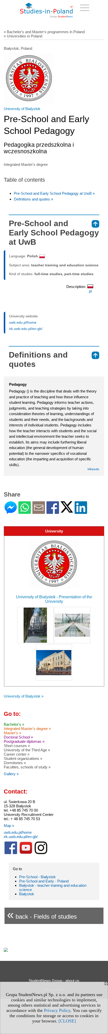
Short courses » (17, 746)
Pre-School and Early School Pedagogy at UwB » (54, 193)
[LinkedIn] (81, 511)
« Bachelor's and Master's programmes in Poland (44, 32)
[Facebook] (52, 511)
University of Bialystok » (23, 696)
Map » (9, 825)
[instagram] (41, 853)
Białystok (26, 894)
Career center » (16, 754)
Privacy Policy (57, 1010)
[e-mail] (38, 511)
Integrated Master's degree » (27, 728)
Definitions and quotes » (33, 199)
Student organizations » (23, 758)
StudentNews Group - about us (54, 980)
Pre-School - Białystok (37, 877)
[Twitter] (67, 510)
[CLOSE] (67, 1020)
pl (90, 291)
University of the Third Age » (27, 750)
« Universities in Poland (23, 36)
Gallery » (11, 774)
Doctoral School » (18, 737)
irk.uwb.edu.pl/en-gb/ (25, 329)
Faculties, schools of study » (27, 767)
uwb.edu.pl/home (22, 322)
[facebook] (11, 853)
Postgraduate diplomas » (24, 741)
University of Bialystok (22, 109)
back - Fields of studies (42, 914)
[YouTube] (26, 853)
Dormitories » (15, 763)
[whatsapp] (24, 511)
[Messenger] (11, 511)
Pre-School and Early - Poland (44, 881)
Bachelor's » (14, 724)
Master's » (12, 733)
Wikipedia (93, 469)
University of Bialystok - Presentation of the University (54, 599)
